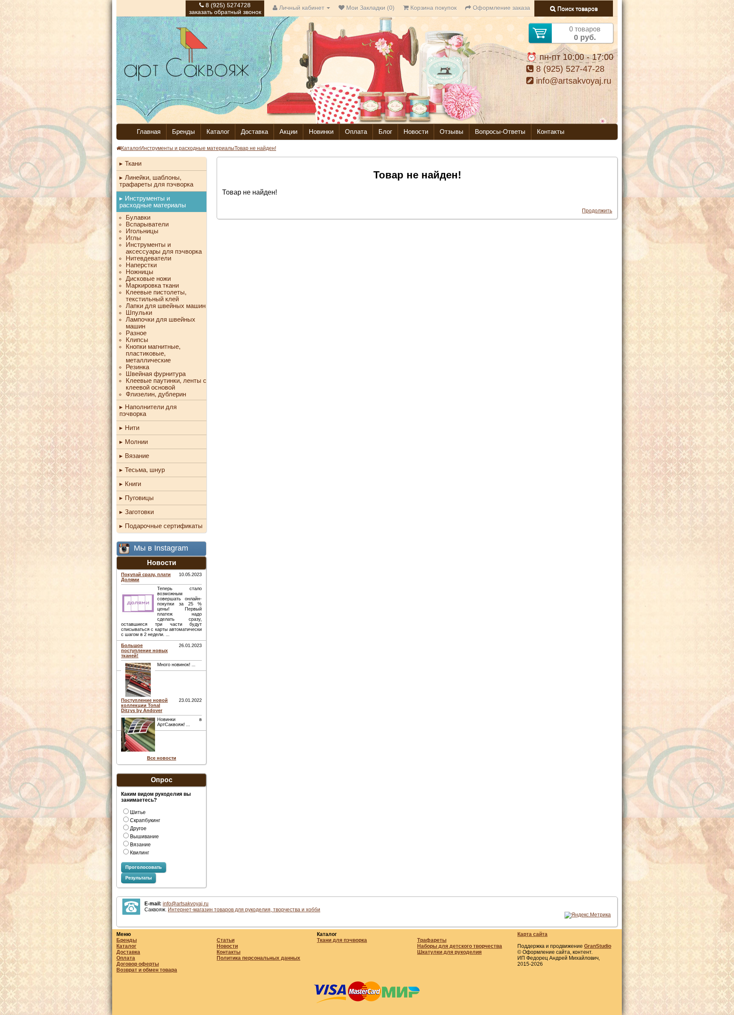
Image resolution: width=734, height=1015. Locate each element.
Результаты (138, 877)
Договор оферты (137, 964)
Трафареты (431, 940)
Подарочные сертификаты (164, 525)
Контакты (551, 131)
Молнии (136, 441)
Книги (133, 483)
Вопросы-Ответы (500, 131)
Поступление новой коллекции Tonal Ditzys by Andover (144, 705)
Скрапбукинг (145, 820)
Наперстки (141, 265)
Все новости (161, 758)
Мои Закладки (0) (369, 7)
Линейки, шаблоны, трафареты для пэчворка (156, 181)
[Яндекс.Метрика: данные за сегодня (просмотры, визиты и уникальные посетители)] (588, 915)
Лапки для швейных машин (166, 306)
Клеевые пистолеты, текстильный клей (156, 296)
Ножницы (139, 272)
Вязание (137, 455)
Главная (149, 131)
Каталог (217, 131)
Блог (385, 131)
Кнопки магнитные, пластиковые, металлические (153, 353)
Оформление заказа (500, 7)
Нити (132, 427)
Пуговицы (139, 497)
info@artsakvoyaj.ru (572, 80)
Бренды (183, 131)
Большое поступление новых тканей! (144, 650)
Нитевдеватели (148, 258)
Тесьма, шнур (145, 469)
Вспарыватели (147, 224)
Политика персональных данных (258, 958)
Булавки (138, 217)
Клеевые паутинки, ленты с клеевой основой (166, 384)
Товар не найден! (255, 148)
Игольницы (142, 231)
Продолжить (597, 211)
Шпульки (139, 312)
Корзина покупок (433, 7)
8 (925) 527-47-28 (569, 69)
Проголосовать (143, 867)
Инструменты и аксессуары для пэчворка (164, 248)
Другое (138, 828)
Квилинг (139, 853)
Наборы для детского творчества (459, 946)
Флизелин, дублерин (156, 394)
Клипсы (137, 339)
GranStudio (597, 946)
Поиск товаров (577, 8)
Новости (416, 131)
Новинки (321, 131)
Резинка (137, 367)
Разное (136, 333)
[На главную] (186, 80)
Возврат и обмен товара (146, 970)
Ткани (133, 163)
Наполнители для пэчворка (148, 410)
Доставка (254, 131)
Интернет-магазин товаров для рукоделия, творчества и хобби (244, 910)
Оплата (356, 131)
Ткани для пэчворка (342, 940)
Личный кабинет (301, 7)
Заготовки (139, 511)
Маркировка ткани (152, 285)
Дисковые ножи (148, 278)
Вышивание (144, 837)
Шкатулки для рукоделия (449, 952)
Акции (288, 131)
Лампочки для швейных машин (160, 323)
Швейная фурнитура (156, 373)
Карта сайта (532, 934)
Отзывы (451, 131)
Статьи (225, 940)
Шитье (138, 812)
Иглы (133, 238)
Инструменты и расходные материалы (187, 148)
